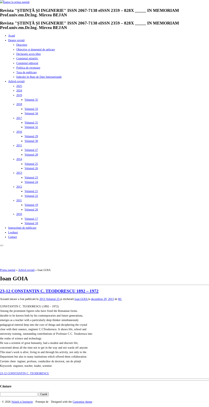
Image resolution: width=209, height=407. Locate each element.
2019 (19, 95)
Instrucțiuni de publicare (22, 227)
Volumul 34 (31, 113)
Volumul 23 (31, 177)
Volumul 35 (31, 99)
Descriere (21, 44)
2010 (19, 214)
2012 (19, 186)
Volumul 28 (31, 154)
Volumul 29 (31, 136)
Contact (12, 237)
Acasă (11, 35)
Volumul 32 (31, 127)
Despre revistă (16, 40)
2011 (19, 200)
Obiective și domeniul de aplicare (35, 49)
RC (120, 299)
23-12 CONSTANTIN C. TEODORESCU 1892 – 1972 (49, 291)
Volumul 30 (31, 141)
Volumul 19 (31, 204)
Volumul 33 (31, 108)
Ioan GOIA (81, 299)
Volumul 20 (31, 209)
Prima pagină (7, 270)
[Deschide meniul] (1, 245)
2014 (19, 159)
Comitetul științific (27, 58)
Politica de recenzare (28, 67)
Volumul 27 (31, 150)
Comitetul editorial (27, 63)
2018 (19, 104)
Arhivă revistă (16, 81)
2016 (19, 131)
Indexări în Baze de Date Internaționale (39, 76)
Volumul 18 (31, 223)
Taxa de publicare (26, 72)
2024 (19, 90)
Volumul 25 (31, 163)
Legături (13, 232)
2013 (19, 172)
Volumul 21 (31, 191)
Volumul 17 (31, 218)
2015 (19, 145)
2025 (19, 86)
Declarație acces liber (28, 54)
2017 (19, 118)
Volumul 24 (31, 182)
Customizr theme (82, 401)
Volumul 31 (31, 122)
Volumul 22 (31, 195)
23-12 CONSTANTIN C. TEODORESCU (24, 373)
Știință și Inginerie (22, 401)
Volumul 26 (31, 168)
